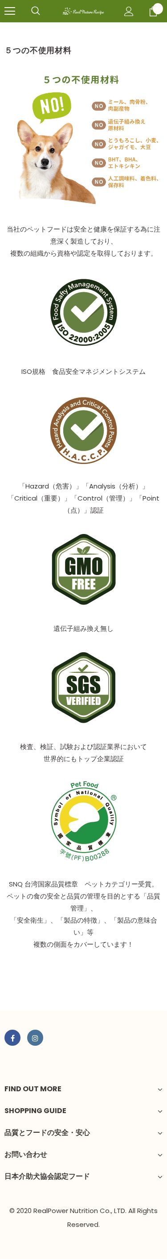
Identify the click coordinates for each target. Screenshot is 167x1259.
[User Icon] (129, 11)
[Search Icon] (35, 11)
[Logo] (83, 10)
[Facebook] (12, 1038)
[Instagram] (35, 1038)
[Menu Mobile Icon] (9, 11)
